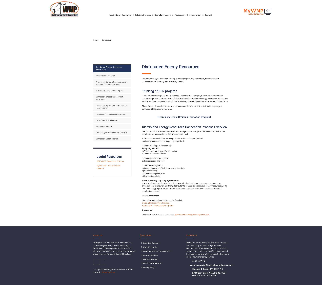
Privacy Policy (148, 267)
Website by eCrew (108, 272)
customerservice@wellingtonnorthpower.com (211, 265)
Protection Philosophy (105, 75)
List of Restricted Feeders (107, 120)
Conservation (195, 15)
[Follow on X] (101, 262)
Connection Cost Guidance (107, 138)
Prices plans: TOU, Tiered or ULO (156, 251)
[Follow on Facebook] (95, 262)
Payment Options (150, 255)
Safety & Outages (143, 15)
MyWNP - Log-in (150, 247)
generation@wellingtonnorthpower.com (192, 214)
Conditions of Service (152, 263)
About (111, 15)
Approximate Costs (104, 126)
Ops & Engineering (163, 15)
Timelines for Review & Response (110, 114)
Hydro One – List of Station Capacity (157, 205)
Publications (180, 15)
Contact (208, 15)
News (117, 15)
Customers (126, 15)
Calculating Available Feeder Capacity (111, 132)
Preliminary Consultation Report (109, 90)
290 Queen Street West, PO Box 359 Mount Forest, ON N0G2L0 (208, 274)
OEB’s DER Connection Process (110, 161)
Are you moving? (150, 259)
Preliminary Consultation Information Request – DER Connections (111, 83)
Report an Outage (150, 243)
